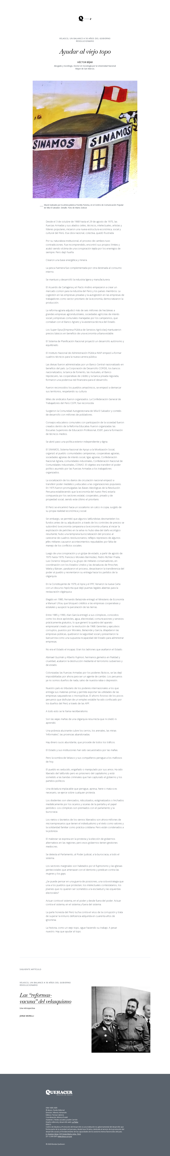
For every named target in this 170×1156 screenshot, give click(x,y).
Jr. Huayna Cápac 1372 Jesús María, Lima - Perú (63, 1134)
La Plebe (75, 1122)
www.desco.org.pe (65, 1136)
